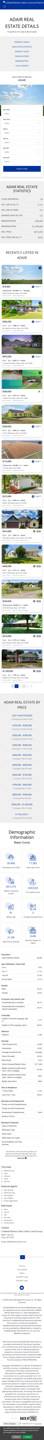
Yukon (6, 1179)
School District (9, 1223)
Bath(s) (5, 138)
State (6, 1209)
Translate (38, 1424)
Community (8, 1220)
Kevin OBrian (8, 1198)
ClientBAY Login (22, 1277)
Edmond (7, 1176)
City (5, 1215)
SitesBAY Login (22, 1280)
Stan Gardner (9, 1190)
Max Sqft (6, 158)
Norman (7, 1181)
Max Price (6, 119)
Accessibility (22, 1269)
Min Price (6, 110)
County (6, 1212)
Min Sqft (6, 148)
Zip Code (7, 1217)
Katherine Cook (9, 1193)
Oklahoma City (9, 1171)
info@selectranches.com (16, 1242)
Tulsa (6, 1173)
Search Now (21, 169)
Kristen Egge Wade (10, 1201)
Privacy (22, 1266)
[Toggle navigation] (5, 6)
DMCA (22, 1273)
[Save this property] (40, 268)
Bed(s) (5, 129)
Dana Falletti (8, 1195)
